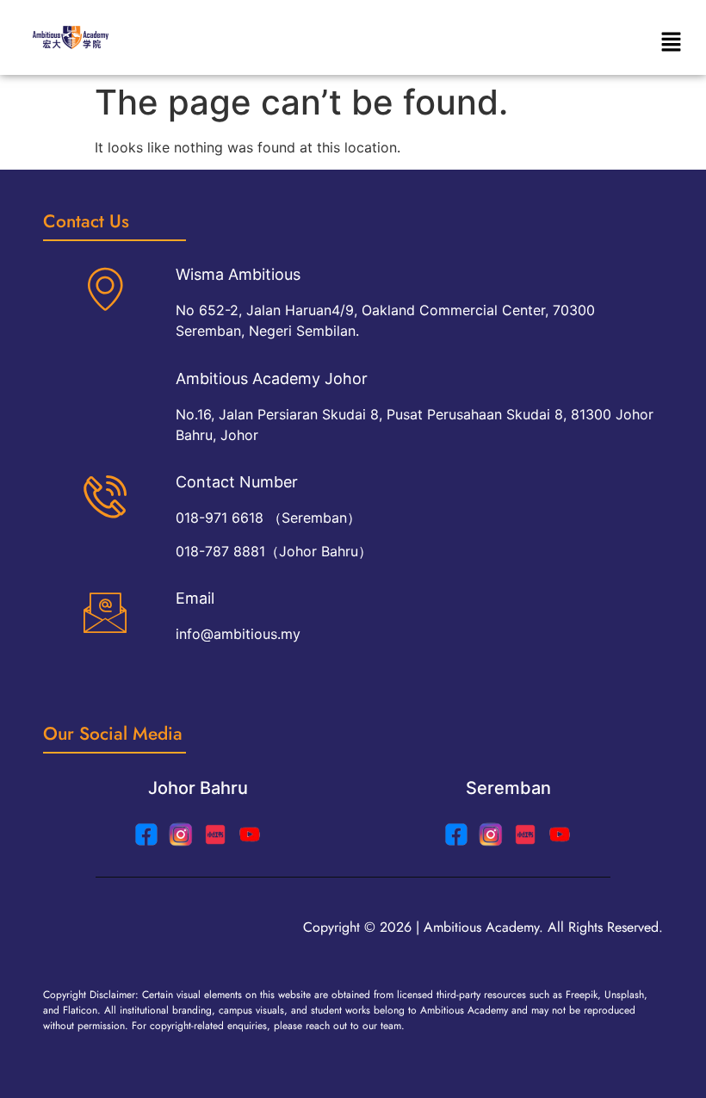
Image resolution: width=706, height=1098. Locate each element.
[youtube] (250, 834)
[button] (671, 43)
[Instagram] (181, 834)
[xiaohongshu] (215, 834)
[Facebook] (456, 834)
